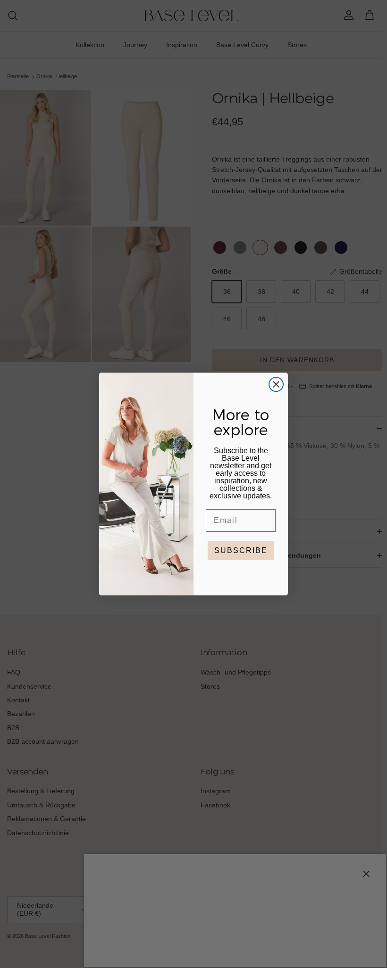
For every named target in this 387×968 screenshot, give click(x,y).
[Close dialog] (276, 384)
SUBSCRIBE (241, 550)
